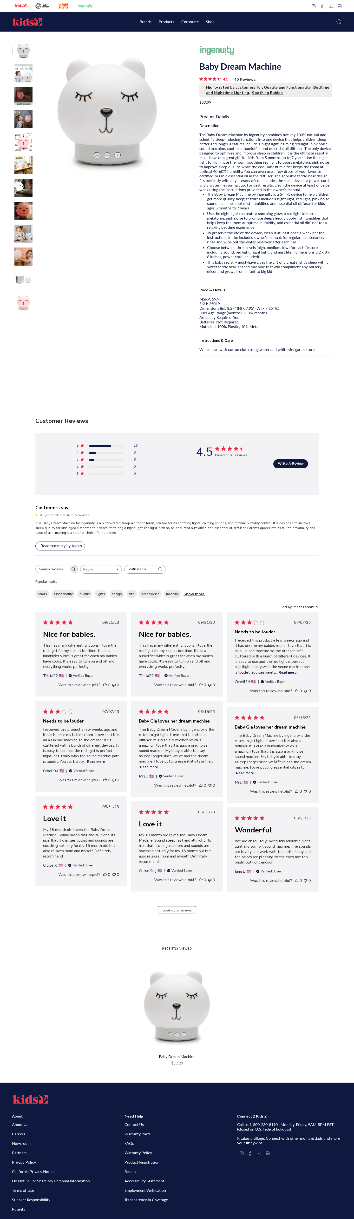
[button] (145, 22)
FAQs (129, 1143)
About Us (20, 1124)
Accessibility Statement (144, 1181)
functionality (63, 594)
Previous (37, 111)
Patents (18, 1209)
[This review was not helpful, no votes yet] (114, 685)
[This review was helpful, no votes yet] (105, 685)
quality (84, 594)
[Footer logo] (30, 1099)
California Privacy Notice (33, 1171)
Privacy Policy (24, 1162)
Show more (194, 594)
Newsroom (21, 1143)
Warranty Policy (138, 1152)
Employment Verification (145, 1190)
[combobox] (101, 569)
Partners (19, 1152)
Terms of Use (23, 1190)
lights (101, 594)
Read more (287, 672)
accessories (150, 594)
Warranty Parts (138, 1134)
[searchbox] (52, 569)
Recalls (130, 1171)
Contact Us (134, 1124)
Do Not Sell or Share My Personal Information (51, 1181)
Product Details (214, 116)
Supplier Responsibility (31, 1199)
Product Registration (142, 1162)
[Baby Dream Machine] (177, 1005)
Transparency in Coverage (146, 1199)
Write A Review (291, 463)
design (117, 594)
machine (172, 594)
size (132, 594)
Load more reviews (177, 910)
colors (42, 594)
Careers (18, 1134)
